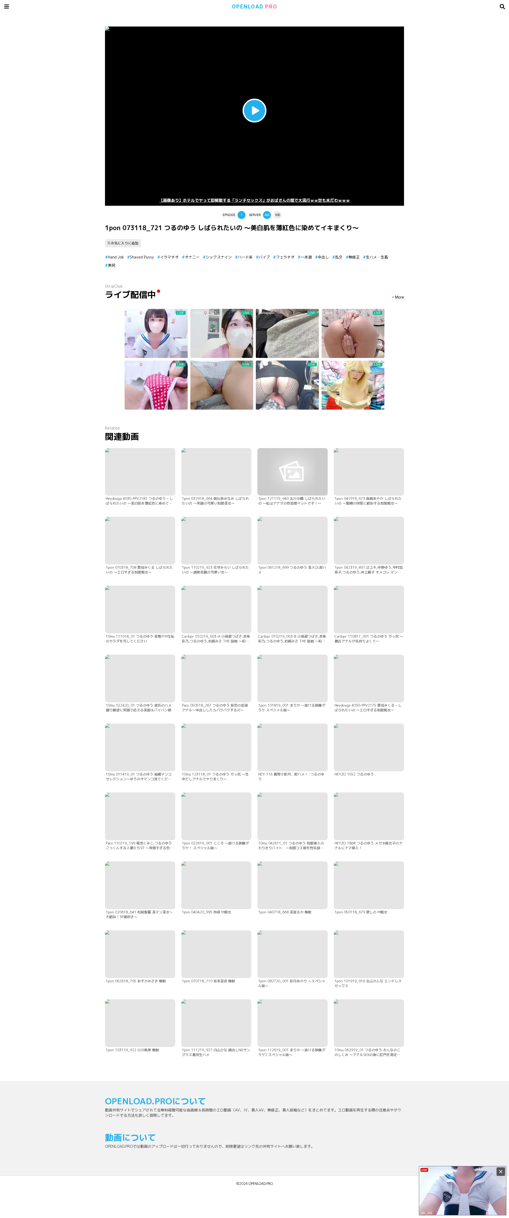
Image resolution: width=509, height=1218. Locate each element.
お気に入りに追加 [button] (124, 243)
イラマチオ (169, 257)
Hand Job (116, 257)
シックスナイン (219, 257)
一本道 (306, 257)
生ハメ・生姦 (377, 257)
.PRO (254, 6)
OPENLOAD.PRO (261, 1183)
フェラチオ (285, 257)
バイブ (264, 257)
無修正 (354, 257)
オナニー (192, 257)
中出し (323, 257)
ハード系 (245, 257)
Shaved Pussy (142, 257)
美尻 (111, 265)
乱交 (339, 257)
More (399, 297)
